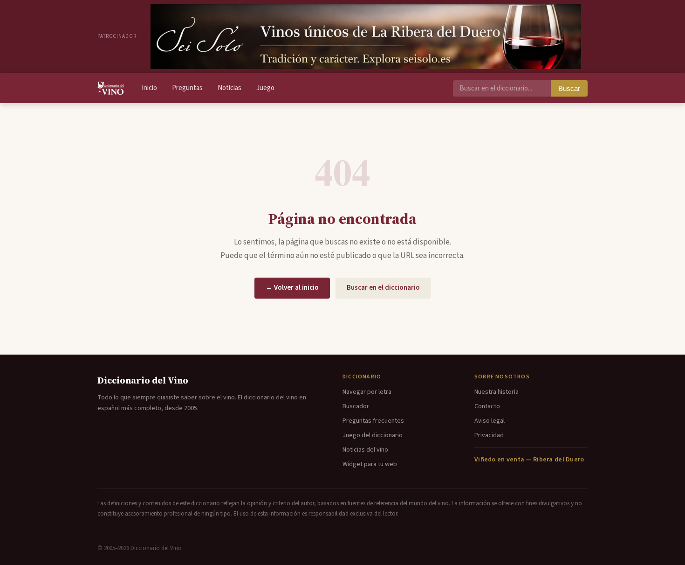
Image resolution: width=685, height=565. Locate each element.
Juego (265, 88)
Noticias (229, 88)
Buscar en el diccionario (383, 288)
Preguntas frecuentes (373, 420)
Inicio (149, 88)
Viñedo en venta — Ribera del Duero (529, 459)
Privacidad (489, 435)
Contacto (487, 406)
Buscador (355, 406)
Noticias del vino (365, 449)
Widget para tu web (369, 464)
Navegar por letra (366, 392)
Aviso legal (489, 420)
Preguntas (187, 88)
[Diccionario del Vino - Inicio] (110, 88)
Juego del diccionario (372, 435)
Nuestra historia (496, 392)
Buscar (569, 88)
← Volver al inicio (292, 288)
